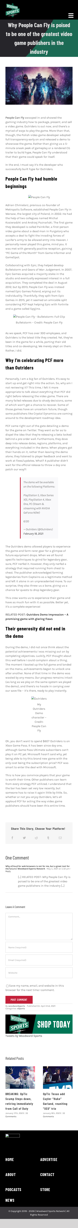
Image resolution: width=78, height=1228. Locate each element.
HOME (9, 1159)
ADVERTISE (49, 1159)
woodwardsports (16, 1006)
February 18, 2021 (33, 533)
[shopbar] (39, 1016)
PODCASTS (13, 1189)
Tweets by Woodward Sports (23, 1035)
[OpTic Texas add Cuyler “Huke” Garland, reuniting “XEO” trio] (58, 1077)
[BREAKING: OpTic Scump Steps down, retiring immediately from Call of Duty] (20, 1077)
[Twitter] (24, 837)
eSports (21, 1008)
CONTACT (47, 1174)
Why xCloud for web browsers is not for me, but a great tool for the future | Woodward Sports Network (37, 867)
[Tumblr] (48, 837)
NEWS (10, 1200)
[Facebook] (12, 837)
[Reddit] (36, 837)
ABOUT (10, 1174)
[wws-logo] (12, 5)
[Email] (60, 837)
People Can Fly (14, 117)
